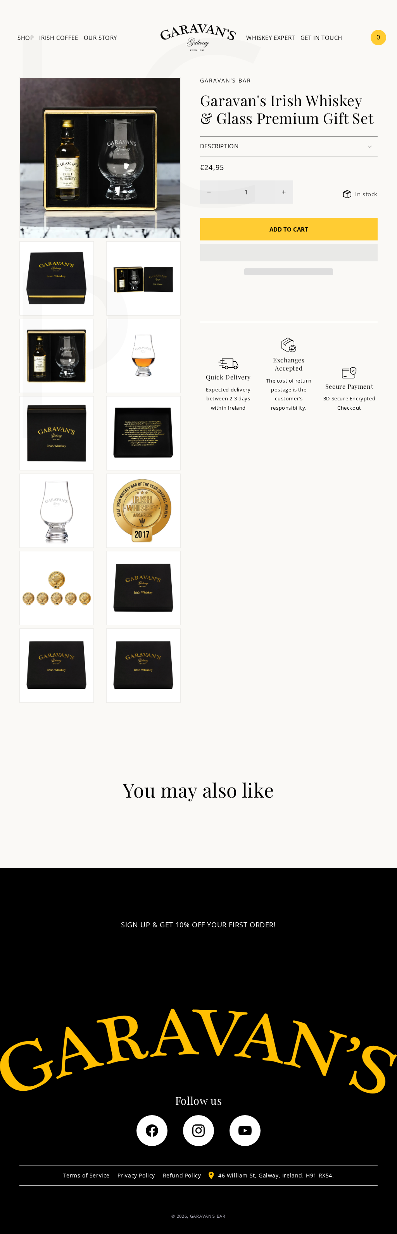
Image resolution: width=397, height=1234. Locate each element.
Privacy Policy (136, 1175)
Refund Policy (182, 1175)
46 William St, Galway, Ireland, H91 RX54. (276, 1175)
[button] (289, 253)
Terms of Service (86, 1175)
